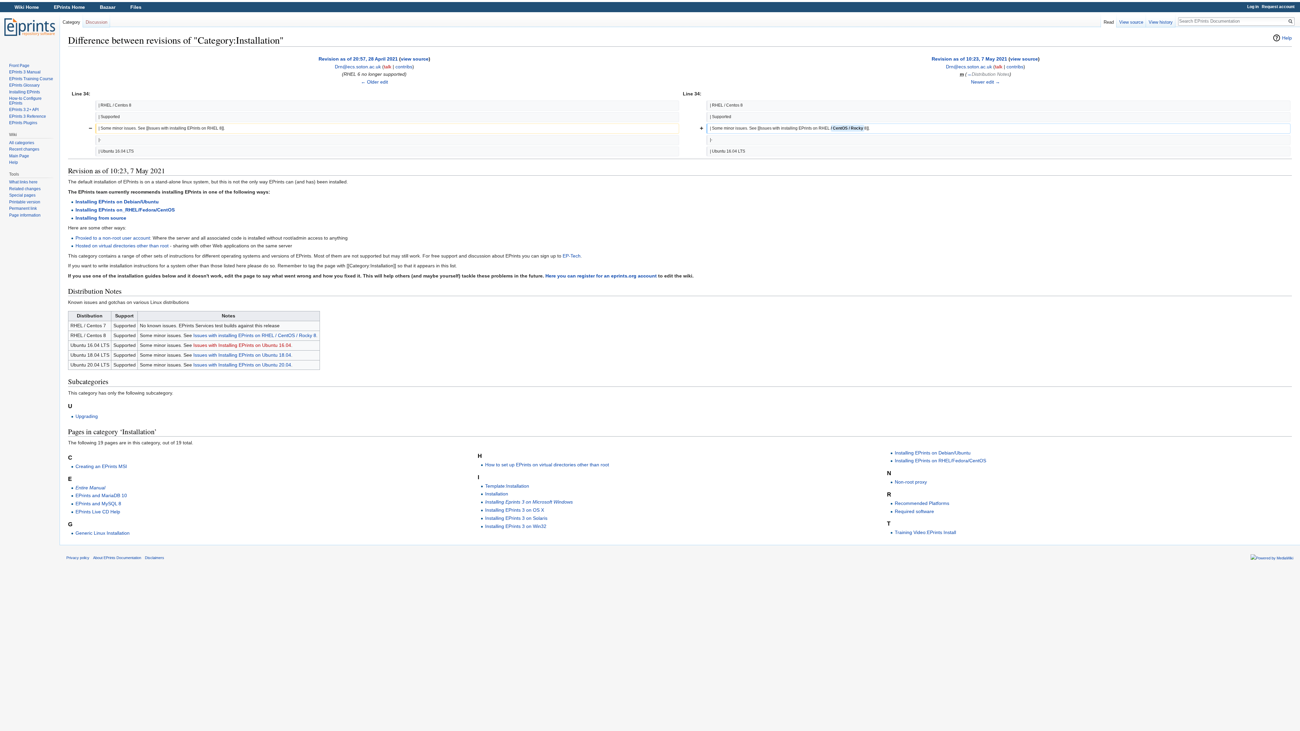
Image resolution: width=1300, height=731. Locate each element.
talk (387, 66)
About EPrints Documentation (117, 558)
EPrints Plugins (23, 122)
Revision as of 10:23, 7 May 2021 (969, 59)
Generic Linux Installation (102, 533)
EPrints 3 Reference (27, 116)
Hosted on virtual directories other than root (122, 245)
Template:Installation (507, 486)
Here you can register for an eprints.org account (601, 276)
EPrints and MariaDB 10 (101, 495)
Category (71, 22)
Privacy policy (77, 558)
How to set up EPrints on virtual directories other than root (547, 464)
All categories (21, 142)
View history (1161, 22)
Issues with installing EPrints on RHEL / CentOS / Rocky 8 (254, 335)
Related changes (25, 188)
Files (136, 7)
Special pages (22, 195)
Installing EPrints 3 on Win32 (515, 526)
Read (1109, 22)
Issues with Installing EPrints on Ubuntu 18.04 (242, 355)
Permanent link (23, 208)
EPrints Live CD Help (97, 511)
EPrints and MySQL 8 (98, 503)
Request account (1278, 6)
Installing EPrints (24, 92)
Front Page (19, 65)
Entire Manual (90, 487)
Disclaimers (154, 558)
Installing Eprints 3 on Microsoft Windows (529, 502)
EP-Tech (572, 256)
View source (1131, 22)
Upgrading (86, 416)
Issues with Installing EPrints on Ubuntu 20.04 (242, 365)
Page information (25, 215)
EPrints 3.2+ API (24, 109)
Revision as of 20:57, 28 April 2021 (358, 59)
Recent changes (24, 149)
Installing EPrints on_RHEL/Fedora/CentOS (125, 210)
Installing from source (100, 218)
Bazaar (107, 7)
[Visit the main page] (30, 27)
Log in (1253, 6)
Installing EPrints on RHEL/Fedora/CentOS (940, 460)
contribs (403, 66)
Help (1287, 38)
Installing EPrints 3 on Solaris (516, 518)
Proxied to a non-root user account (112, 238)
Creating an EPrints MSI (101, 466)
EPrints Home (69, 7)
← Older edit (374, 82)
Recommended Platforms (922, 503)
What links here (23, 182)
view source (415, 59)
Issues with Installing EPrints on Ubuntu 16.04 (242, 345)
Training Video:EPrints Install (925, 532)
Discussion (96, 22)
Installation (496, 493)
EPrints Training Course (31, 78)
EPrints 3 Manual (25, 72)
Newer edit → (985, 82)
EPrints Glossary (24, 85)
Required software (914, 511)
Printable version (24, 202)
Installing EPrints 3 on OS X (514, 510)
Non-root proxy (911, 482)
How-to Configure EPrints (25, 101)
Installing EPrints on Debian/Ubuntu (117, 201)
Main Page (19, 156)
